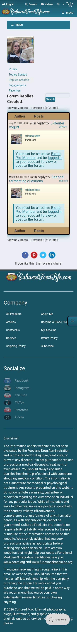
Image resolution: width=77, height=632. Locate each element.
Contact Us (13, 330)
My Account (48, 330)
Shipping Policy (16, 346)
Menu (69, 12)
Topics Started (18, 74)
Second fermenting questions (36, 179)
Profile (13, 69)
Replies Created (19, 80)
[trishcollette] (20, 51)
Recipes (11, 338)
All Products (13, 314)
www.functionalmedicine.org (52, 562)
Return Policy (49, 338)
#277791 (63, 127)
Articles (11, 322)
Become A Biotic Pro (54, 322)
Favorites (15, 90)
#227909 (63, 181)
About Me (47, 314)
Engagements (17, 85)
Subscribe (47, 346)
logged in (55, 158)
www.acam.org (14, 562)
